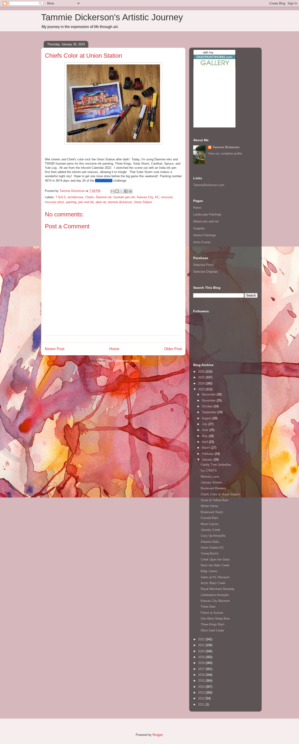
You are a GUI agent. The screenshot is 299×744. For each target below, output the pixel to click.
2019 (202, 657)
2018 (202, 663)
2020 (202, 651)
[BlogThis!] (117, 191)
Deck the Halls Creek (215, 565)
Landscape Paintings (207, 214)
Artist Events (202, 242)
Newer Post (54, 349)
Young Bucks (210, 553)
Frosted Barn (209, 518)
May (205, 436)
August (207, 418)
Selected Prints (203, 265)
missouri (167, 197)
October (208, 406)
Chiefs (89, 197)
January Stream (211, 482)
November (209, 400)
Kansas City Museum (215, 601)
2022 (202, 639)
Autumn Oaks (210, 541)
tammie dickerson (120, 202)
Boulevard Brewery (213, 488)
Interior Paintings (204, 235)
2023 (202, 389)
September (209, 412)
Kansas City (145, 197)
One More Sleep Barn (215, 618)
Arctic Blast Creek (213, 583)
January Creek (210, 530)
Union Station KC (212, 547)
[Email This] (112, 191)
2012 (202, 698)
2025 (202, 377)
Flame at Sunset (212, 612)
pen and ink (86, 202)
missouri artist (54, 202)
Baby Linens (209, 571)
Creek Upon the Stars (215, 559)
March (206, 447)
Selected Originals (205, 271)
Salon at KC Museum (215, 577)
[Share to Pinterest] (130, 191)
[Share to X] (121, 191)
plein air (101, 202)
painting (71, 202)
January (208, 459)
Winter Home (209, 506)
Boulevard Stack (212, 512)
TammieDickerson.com (208, 185)
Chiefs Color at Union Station (220, 494)
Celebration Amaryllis (215, 595)
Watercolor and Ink (206, 221)
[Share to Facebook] (126, 191)
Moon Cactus (210, 524)
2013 (202, 692)
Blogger (158, 735)
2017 (202, 669)
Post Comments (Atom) (123, 361)
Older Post (173, 349)
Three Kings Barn (212, 624)
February (208, 453)
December (209, 394)
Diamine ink (104, 197)
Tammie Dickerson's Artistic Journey (112, 17)
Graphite (199, 228)
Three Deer (208, 606)
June (205, 430)
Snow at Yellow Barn (214, 500)
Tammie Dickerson (226, 147)
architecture (75, 197)
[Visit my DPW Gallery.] (214, 66)
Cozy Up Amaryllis (213, 535)
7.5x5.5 (61, 197)
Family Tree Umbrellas (216, 464)
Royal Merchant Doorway (218, 589)
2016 (202, 675)
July (205, 424)
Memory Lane (210, 476)
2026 (202, 371)
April (205, 442)
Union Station (143, 202)
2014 (202, 686)
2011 (202, 704)
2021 (202, 645)
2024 (202, 383)
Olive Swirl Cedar (212, 630)
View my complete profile (225, 153)
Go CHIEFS (209, 470)
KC (157, 197)
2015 (202, 680)
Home (114, 349)
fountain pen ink (124, 197)
